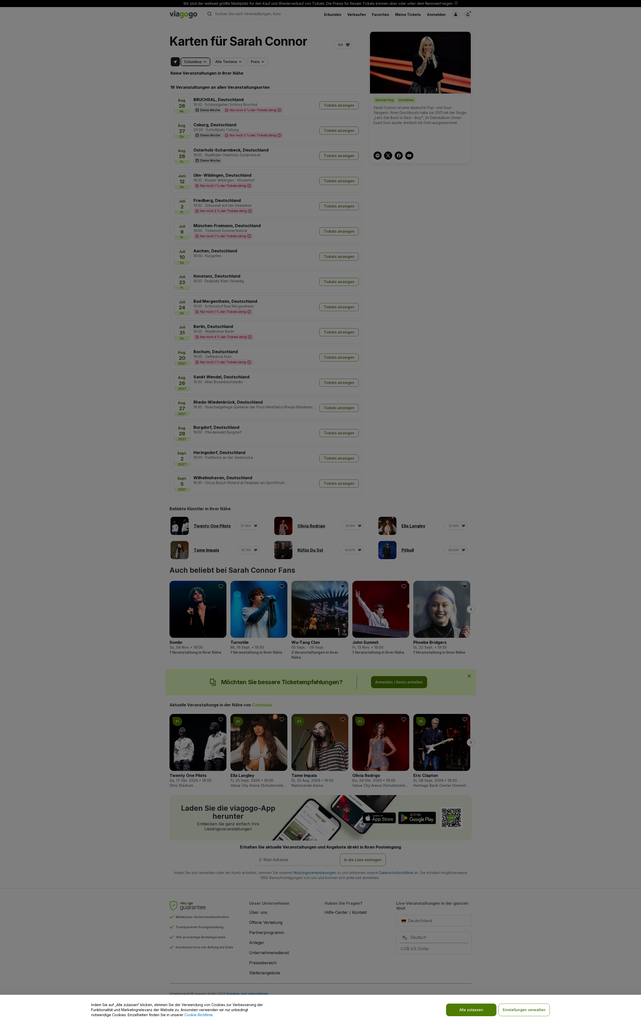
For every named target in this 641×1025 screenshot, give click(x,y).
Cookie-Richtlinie (198, 1015)
